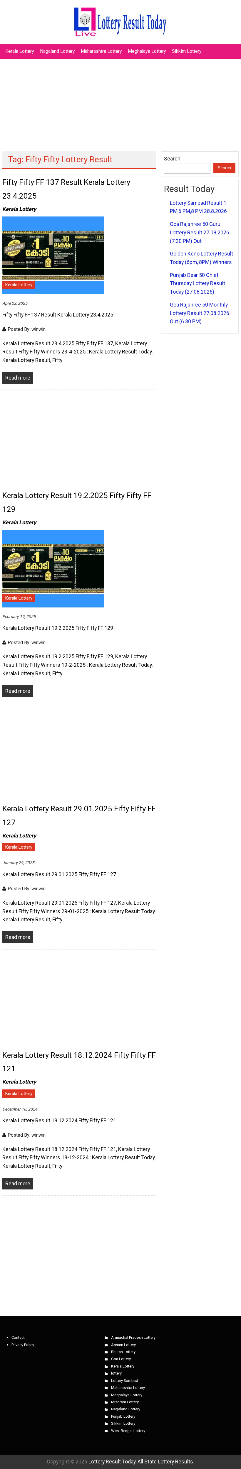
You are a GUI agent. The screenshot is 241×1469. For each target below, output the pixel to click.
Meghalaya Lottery (147, 51)
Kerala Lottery (19, 51)
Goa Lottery (121, 1359)
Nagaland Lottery (57, 51)
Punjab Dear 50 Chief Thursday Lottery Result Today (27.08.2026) (197, 283)
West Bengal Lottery (128, 1431)
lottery (116, 1373)
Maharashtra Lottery (101, 51)
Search (172, 158)
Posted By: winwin (27, 329)
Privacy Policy (22, 1345)
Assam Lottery (123, 1345)
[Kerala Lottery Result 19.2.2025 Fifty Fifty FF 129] (53, 568)
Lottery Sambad (124, 1380)
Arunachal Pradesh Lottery (133, 1337)
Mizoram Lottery (125, 1402)
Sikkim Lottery (187, 51)
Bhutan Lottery (123, 1352)
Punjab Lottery (123, 1416)
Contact (18, 1337)
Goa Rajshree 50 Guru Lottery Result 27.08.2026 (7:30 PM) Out (199, 232)
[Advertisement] (120, 102)
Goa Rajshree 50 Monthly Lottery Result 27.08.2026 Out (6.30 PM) (199, 313)
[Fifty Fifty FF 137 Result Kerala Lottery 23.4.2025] (53, 255)
